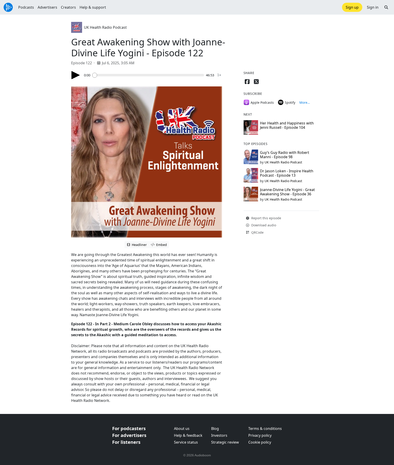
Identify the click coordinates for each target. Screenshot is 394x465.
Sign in (372, 7)
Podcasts (26, 7)
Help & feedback (188, 435)
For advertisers (129, 435)
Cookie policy (259, 442)
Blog (215, 428)
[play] (75, 75)
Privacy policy (260, 435)
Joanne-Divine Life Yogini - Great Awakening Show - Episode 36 (287, 191)
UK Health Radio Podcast (105, 27)
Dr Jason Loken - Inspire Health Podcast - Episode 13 (286, 173)
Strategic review (225, 442)
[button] (386, 7)
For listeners (126, 442)
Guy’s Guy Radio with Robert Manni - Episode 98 (284, 154)
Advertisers (47, 7)
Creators (68, 7)
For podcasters (129, 428)
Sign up (352, 7)
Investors (219, 435)
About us (181, 428)
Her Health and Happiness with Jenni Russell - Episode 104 (287, 125)
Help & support (93, 7)
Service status (186, 442)
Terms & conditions (265, 428)
